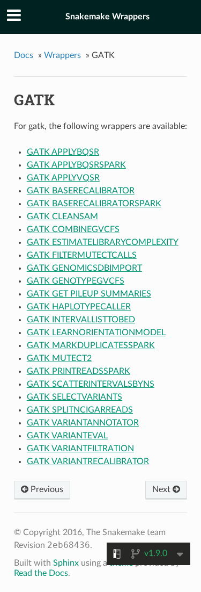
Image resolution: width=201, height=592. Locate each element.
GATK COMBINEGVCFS (73, 229)
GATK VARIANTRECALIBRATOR (88, 461)
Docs (23, 55)
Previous (45, 489)
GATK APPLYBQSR (63, 152)
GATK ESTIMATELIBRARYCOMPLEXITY (102, 242)
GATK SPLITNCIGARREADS (80, 410)
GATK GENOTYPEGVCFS (75, 281)
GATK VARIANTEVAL (67, 435)
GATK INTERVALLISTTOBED (81, 319)
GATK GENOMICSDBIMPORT (84, 268)
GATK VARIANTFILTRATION (80, 448)
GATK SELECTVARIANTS (74, 397)
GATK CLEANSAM (62, 216)
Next (162, 489)
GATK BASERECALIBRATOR (81, 190)
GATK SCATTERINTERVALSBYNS (90, 384)
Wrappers (62, 55)
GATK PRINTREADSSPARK (78, 371)
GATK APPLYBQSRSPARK (76, 165)
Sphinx (66, 563)
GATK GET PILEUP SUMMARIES (89, 294)
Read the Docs (41, 573)
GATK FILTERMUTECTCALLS (82, 255)
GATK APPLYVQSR (63, 178)
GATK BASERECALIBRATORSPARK (94, 203)
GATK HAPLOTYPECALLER (79, 306)
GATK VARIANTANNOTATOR (83, 422)
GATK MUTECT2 (59, 358)
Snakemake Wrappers (107, 16)
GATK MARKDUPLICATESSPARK (91, 345)
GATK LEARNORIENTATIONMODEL (96, 332)
